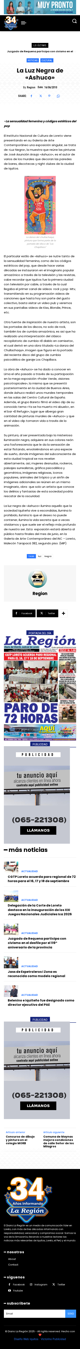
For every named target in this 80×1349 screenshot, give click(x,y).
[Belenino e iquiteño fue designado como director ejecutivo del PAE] (11, 991)
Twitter (61, 1284)
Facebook (19, 1284)
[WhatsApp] (58, 96)
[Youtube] (9, 1290)
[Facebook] (31, 96)
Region (31, 87)
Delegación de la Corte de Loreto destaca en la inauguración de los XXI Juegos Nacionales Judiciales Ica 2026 (40, 909)
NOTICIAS (33, 60)
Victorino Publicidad (53, 1339)
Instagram (41, 1284)
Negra (48, 556)
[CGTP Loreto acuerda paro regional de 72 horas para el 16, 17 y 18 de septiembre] (11, 867)
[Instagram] (31, 1284)
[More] (63, 613)
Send (71, 1313)
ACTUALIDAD (29, 871)
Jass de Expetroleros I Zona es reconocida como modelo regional (36, 973)
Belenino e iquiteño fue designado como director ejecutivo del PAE (41, 1002)
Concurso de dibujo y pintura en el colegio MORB (20, 1140)
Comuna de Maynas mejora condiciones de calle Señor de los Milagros (58, 1141)
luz (40, 556)
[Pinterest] (49, 96)
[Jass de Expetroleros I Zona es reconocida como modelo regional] (11, 962)
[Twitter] (40, 96)
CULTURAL (47, 60)
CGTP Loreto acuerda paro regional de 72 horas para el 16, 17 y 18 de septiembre (42, 878)
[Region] (40, 578)
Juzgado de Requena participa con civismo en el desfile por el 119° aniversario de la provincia (37, 943)
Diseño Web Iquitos (26, 1339)
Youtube (18, 1290)
